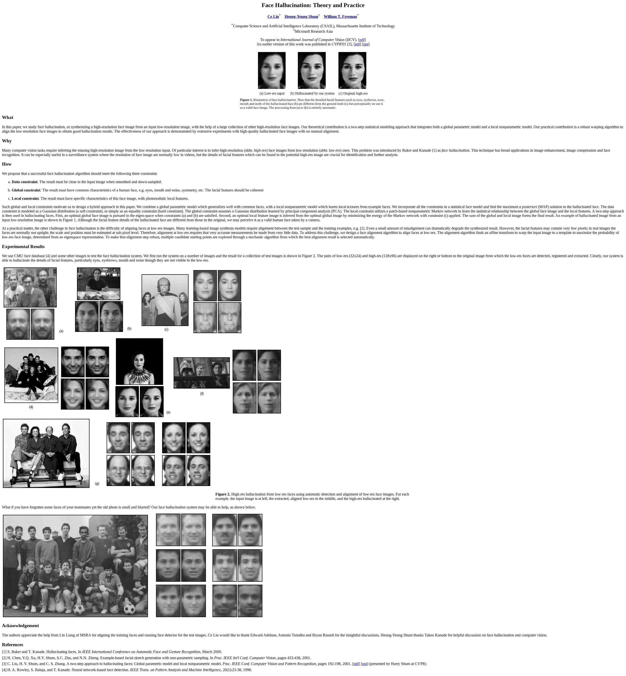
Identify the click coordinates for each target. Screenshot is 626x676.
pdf (362, 40)
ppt (365, 44)
